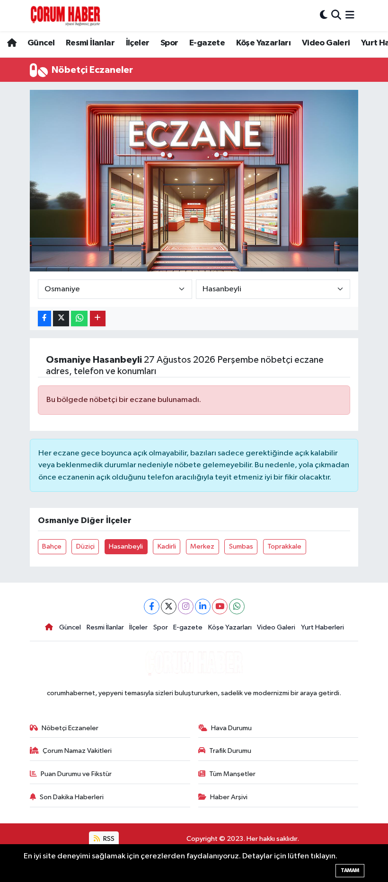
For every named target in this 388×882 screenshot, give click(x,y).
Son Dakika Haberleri (72, 797)
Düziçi (85, 546)
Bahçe (52, 546)
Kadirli (167, 546)
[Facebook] (151, 606)
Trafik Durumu (230, 750)
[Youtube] (220, 606)
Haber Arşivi (228, 797)
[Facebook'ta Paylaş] (44, 318)
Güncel (40, 43)
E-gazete (207, 43)
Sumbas (241, 546)
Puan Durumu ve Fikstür (76, 773)
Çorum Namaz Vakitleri (77, 750)
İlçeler (138, 43)
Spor (169, 43)
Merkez (202, 546)
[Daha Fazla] (98, 318)
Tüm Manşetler (232, 773)
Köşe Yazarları (263, 43)
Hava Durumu (231, 728)
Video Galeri (326, 43)
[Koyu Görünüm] (323, 15)
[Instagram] (186, 606)
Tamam (350, 870)
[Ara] (336, 15)
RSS (108, 838)
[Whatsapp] (237, 606)
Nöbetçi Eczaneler (70, 728)
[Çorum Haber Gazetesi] (65, 15)
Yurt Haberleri (322, 627)
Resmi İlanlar (90, 43)
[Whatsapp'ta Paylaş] (79, 318)
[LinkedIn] (203, 606)
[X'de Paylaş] (61, 318)
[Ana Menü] (349, 15)
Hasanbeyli (126, 546)
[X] (168, 606)
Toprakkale (284, 546)
